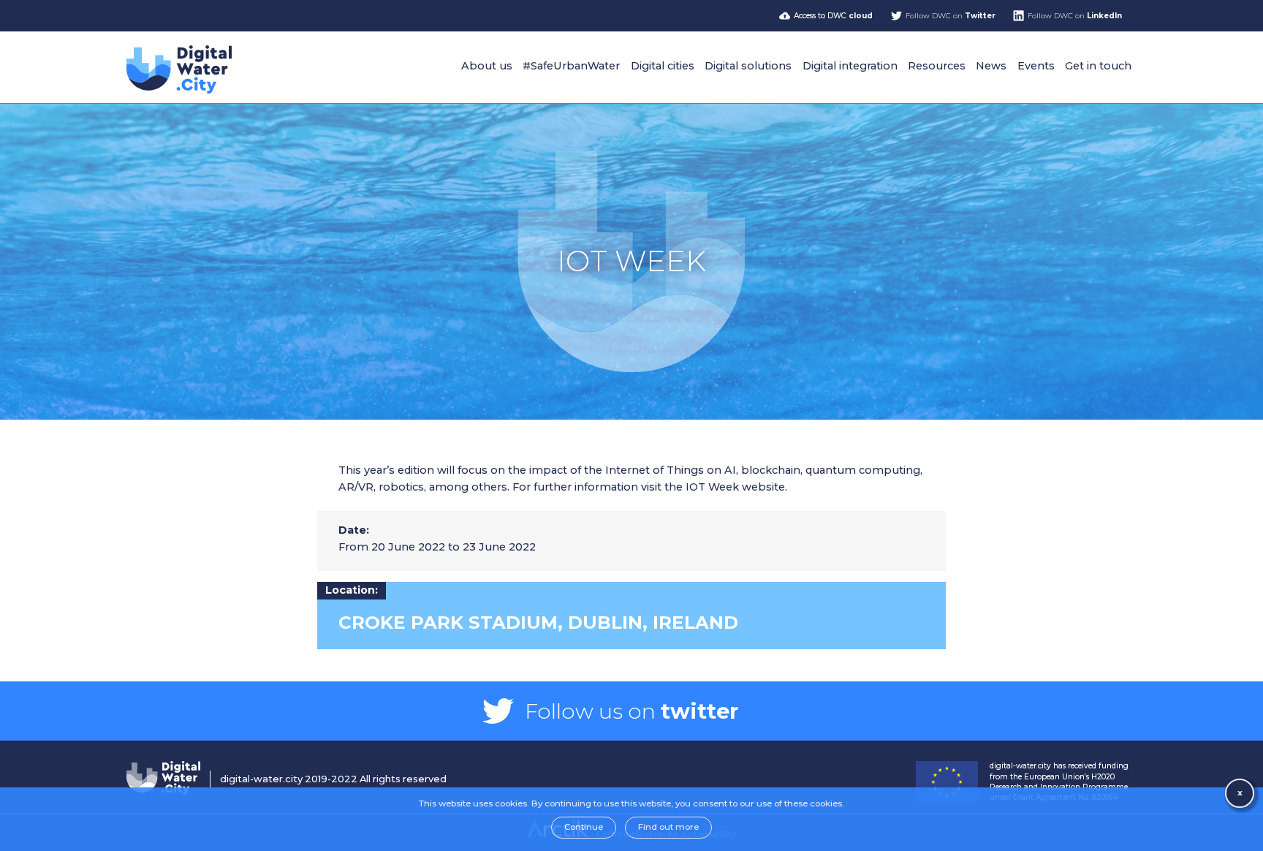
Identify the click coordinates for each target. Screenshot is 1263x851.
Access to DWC (833, 15)
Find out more (668, 827)
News (991, 65)
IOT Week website (735, 486)
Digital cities (662, 65)
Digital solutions (748, 65)
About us (486, 65)
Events (1036, 65)
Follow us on (631, 711)
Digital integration (850, 65)
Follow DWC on (950, 15)
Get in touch (1098, 65)
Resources (937, 65)
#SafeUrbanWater (571, 65)
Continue (583, 827)
